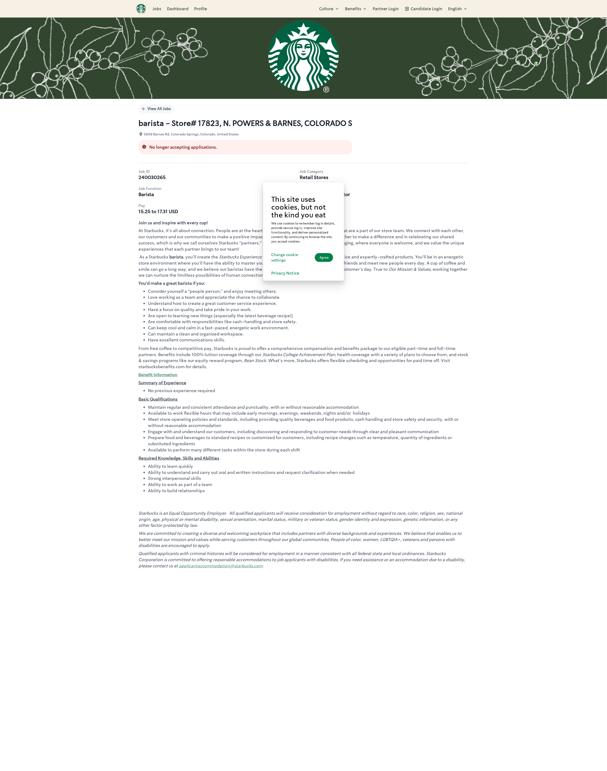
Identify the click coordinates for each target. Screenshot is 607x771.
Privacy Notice (285, 272)
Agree (324, 257)
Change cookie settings (284, 257)
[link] (141, 9)
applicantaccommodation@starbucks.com (220, 566)
